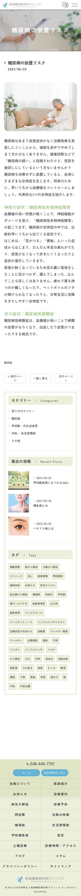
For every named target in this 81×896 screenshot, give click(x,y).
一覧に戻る (40, 378)
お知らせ (30, 585)
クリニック (16, 576)
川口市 (54, 603)
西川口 (54, 677)
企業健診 (33, 640)
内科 (37, 658)
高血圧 (49, 658)
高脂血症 (63, 658)
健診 (45, 640)
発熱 (40, 668)
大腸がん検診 (50, 567)
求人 (30, 576)
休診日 (49, 594)
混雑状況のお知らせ (21, 631)
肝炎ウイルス (47, 585)
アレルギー (16, 640)
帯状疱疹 (58, 576)
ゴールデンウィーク (21, 622)
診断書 (41, 631)
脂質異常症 (39, 603)
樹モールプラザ (18, 603)
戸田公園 (25, 686)
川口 (27, 658)
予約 (55, 640)
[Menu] (74, 4)
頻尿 (12, 677)
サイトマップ (60, 866)
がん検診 (15, 658)
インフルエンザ (34, 649)
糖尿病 (8, 363)
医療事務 (43, 576)
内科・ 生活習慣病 (23, 433)
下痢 (22, 677)
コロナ (51, 649)
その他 (15, 441)
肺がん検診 (31, 567)
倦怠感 (13, 668)
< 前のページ (15, 378)
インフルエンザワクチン (51, 622)
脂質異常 (15, 612)
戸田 (12, 686)
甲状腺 (61, 594)
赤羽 (42, 677)
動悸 (63, 668)
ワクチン (15, 649)
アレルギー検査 (59, 631)
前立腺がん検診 (18, 594)
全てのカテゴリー (23, 411)
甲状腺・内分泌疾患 (24, 426)
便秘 (32, 677)
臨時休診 (15, 585)
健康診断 (15, 567)
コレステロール (34, 612)
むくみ (51, 668)
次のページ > (66, 378)
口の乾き (28, 668)
